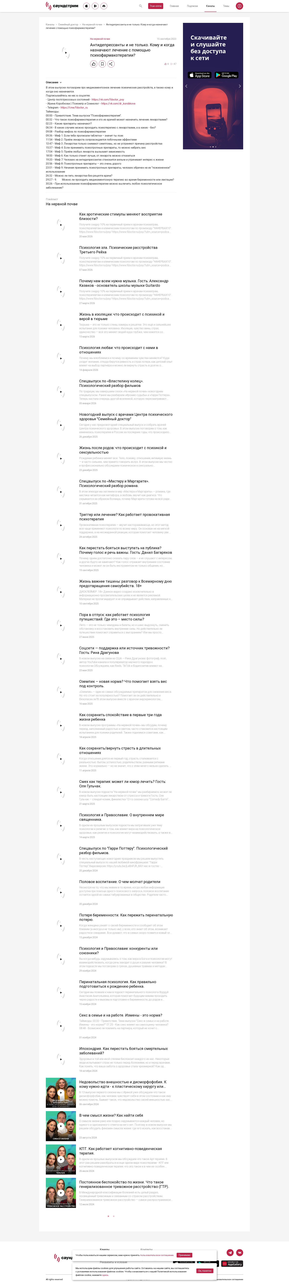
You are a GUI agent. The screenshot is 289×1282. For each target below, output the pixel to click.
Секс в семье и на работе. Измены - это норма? (120, 1015)
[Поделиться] (111, 63)
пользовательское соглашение (156, 1255)
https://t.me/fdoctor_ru (74, 107)
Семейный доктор (68, 24)
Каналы (210, 6)
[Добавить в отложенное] (102, 63)
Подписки (192, 6)
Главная (174, 6)
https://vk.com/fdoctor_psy (108, 99)
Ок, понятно (204, 1270)
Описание (52, 82)
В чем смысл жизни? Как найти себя (111, 1115)
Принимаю (184, 1255)
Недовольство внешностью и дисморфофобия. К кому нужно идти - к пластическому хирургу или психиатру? (122, 1086)
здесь (105, 1275)
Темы (226, 6)
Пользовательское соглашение (228, 1279)
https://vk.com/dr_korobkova (118, 103)
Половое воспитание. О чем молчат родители (119, 882)
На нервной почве (92, 24)
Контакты (146, 1249)
